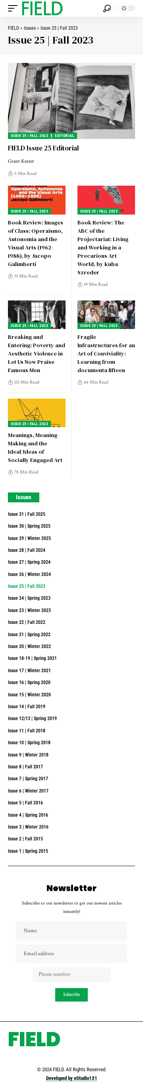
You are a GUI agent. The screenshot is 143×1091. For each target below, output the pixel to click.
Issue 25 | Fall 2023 (29, 135)
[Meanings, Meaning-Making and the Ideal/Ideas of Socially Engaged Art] (37, 413)
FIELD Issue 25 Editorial (43, 148)
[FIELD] (42, 8)
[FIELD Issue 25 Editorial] (71, 101)
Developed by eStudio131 (71, 1078)
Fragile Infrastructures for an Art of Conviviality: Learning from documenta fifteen (106, 353)
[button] (14, 8)
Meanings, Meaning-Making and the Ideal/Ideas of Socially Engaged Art (35, 447)
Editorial (64, 135)
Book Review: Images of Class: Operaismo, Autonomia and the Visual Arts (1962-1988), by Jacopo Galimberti (35, 243)
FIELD (34, 1039)
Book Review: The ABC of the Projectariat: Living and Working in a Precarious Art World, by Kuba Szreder (102, 247)
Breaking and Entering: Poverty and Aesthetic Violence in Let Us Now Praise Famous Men (36, 353)
